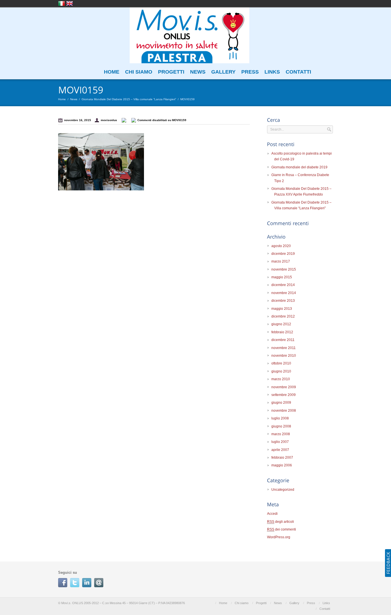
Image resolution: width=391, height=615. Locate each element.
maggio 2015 (281, 277)
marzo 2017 (280, 261)
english (69, 3)
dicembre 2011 (283, 340)
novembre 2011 (283, 348)
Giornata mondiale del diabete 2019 (299, 167)
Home (111, 72)
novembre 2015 (283, 269)
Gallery (223, 72)
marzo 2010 (280, 379)
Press (250, 72)
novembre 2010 (283, 356)
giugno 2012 (281, 324)
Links (272, 72)
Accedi (272, 514)
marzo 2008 (280, 434)
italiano (61, 3)
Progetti (171, 72)
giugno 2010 (281, 371)
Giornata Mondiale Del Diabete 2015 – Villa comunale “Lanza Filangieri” (129, 99)
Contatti (298, 72)
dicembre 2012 (283, 316)
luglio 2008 (280, 418)
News (198, 72)
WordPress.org (278, 537)
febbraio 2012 (282, 332)
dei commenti (281, 529)
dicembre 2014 (283, 285)
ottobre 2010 (281, 363)
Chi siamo (138, 72)
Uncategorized (282, 490)
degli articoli (280, 522)
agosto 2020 (281, 246)
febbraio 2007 (282, 458)
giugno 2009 (281, 403)
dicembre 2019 (283, 254)
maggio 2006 (281, 465)
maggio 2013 (281, 309)
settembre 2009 (283, 395)
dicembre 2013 (283, 301)
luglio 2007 (280, 442)
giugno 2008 (281, 426)
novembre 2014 (283, 293)
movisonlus (109, 120)
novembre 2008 (283, 411)
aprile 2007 (280, 450)
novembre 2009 (283, 387)
